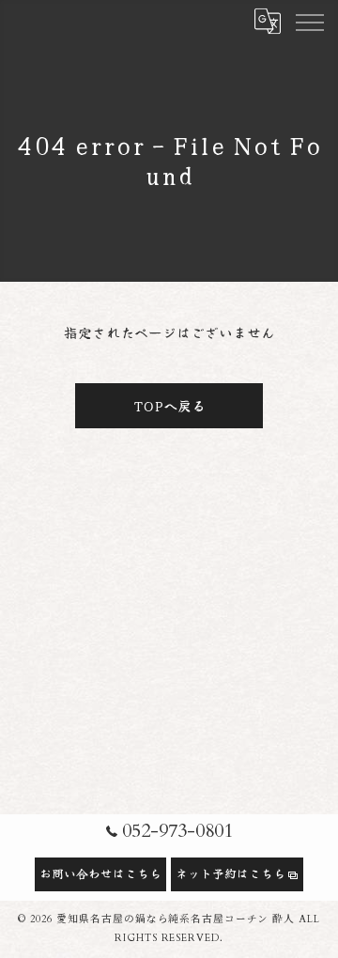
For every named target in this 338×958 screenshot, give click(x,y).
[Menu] (308, 20)
